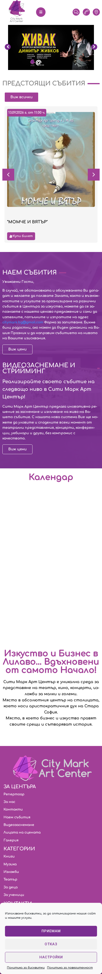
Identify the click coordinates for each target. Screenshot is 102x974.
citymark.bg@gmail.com (22, 322)
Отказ (51, 944)
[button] (94, 175)
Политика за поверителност (70, 967)
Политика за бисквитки (26, 967)
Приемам (51, 931)
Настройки (51, 957)
